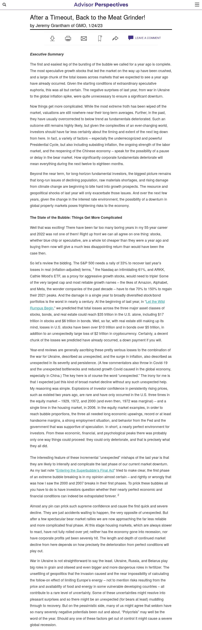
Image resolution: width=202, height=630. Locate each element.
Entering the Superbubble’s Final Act (85, 470)
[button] (52, 38)
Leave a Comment (147, 38)
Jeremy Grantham (53, 25)
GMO (81, 25)
